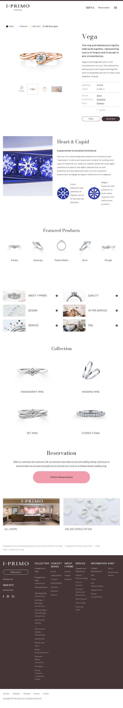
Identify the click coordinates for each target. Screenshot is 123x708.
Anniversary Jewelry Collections (40, 632)
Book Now (110, 119)
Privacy (37, 694)
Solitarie (101, 99)
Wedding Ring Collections (40, 594)
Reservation (15, 572)
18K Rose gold (51, 26)
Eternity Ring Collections (40, 614)
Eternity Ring (40, 610)
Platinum (24, 26)
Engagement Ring (40, 569)
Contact (6, 694)
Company (16, 694)
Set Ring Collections (40, 604)
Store (91, 119)
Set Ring (38, 600)
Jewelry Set (40, 639)
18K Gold (36, 26)
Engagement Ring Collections (79, 546)
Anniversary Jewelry (40, 621)
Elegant (100, 103)
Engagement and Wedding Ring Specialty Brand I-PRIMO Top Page (33, 546)
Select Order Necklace (41, 651)
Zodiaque (39, 666)
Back (11, 26)
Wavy (99, 96)
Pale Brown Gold (39, 644)
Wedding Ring (40, 587)
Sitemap (27, 694)
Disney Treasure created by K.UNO (39, 674)
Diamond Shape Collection (39, 659)
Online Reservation (61, 477)
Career (46, 694)
